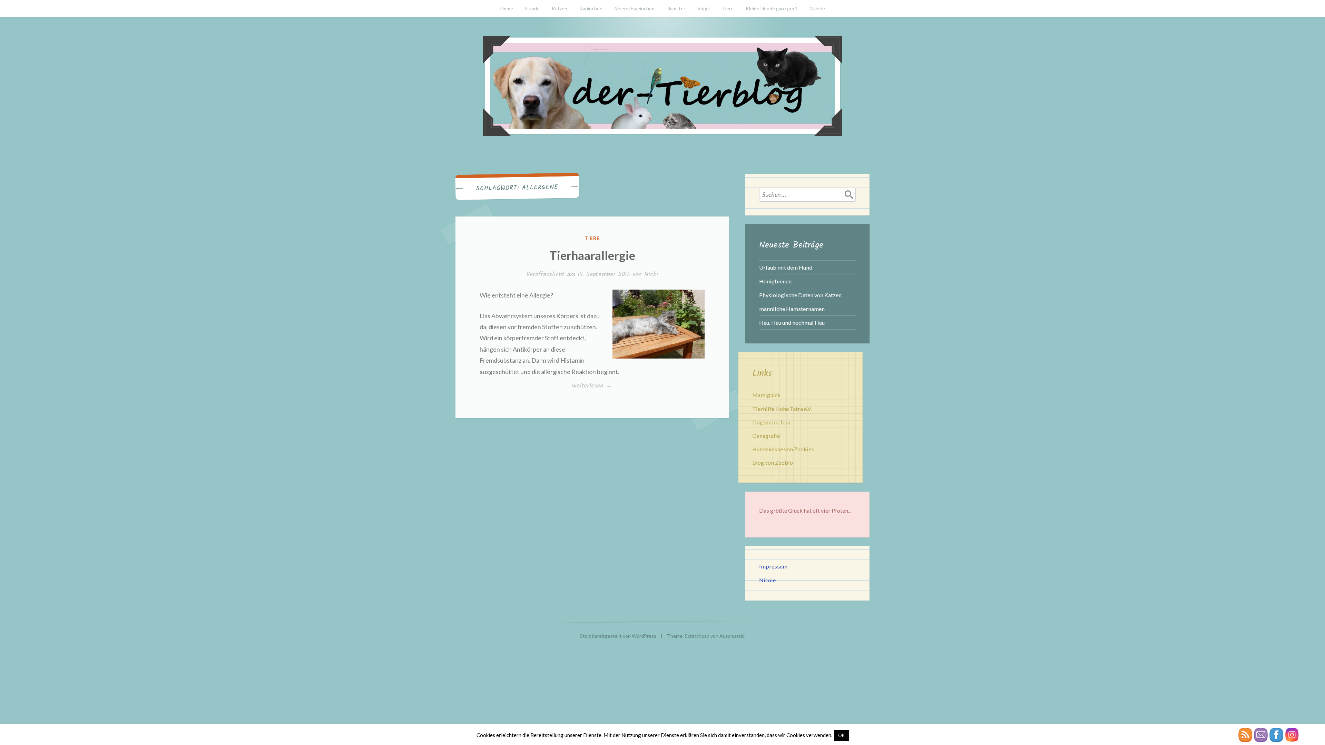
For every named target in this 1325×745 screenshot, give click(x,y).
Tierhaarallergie (592, 255)
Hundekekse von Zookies (783, 449)
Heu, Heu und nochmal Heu (792, 322)
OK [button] (841, 735)
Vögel (703, 8)
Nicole (767, 580)
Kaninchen (590, 8)
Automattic (731, 636)
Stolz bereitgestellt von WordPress (618, 636)
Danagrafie (766, 435)
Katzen (559, 8)
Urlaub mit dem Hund (785, 267)
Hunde (532, 8)
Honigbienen (775, 281)
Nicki (651, 275)
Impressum (773, 566)
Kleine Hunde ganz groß (771, 8)
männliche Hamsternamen (792, 308)
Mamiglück (766, 395)
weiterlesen (596, 386)
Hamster (676, 8)
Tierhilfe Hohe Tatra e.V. (782, 408)
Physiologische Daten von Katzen (800, 295)
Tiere (728, 8)
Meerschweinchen (635, 8)
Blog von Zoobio (772, 462)
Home (506, 8)
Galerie (817, 8)
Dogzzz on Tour (771, 422)
